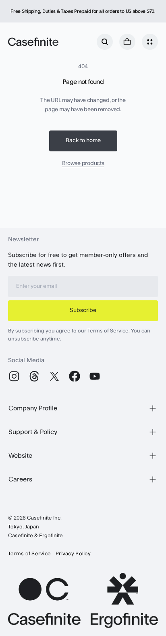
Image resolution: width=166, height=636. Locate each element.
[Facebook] (74, 376)
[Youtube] (95, 376)
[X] (54, 376)
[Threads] (34, 376)
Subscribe (83, 310)
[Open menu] (150, 42)
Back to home (83, 140)
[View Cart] (127, 42)
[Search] (105, 42)
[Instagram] (14, 376)
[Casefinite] (33, 42)
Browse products (83, 163)
